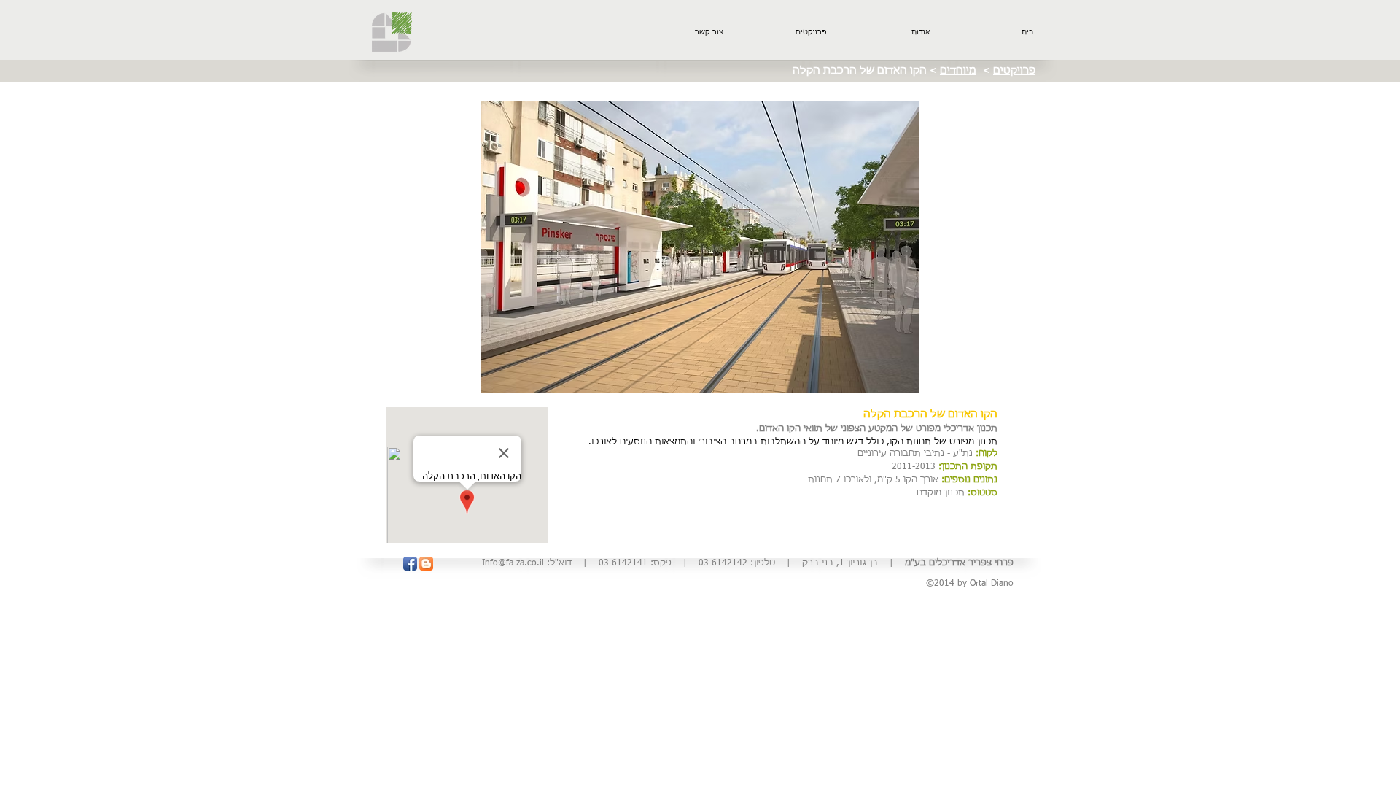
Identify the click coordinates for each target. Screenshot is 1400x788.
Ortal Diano (992, 583)
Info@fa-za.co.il (513, 563)
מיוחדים (958, 71)
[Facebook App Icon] (410, 564)
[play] (1005, 379)
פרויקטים (1014, 71)
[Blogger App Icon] (426, 564)
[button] (700, 247)
